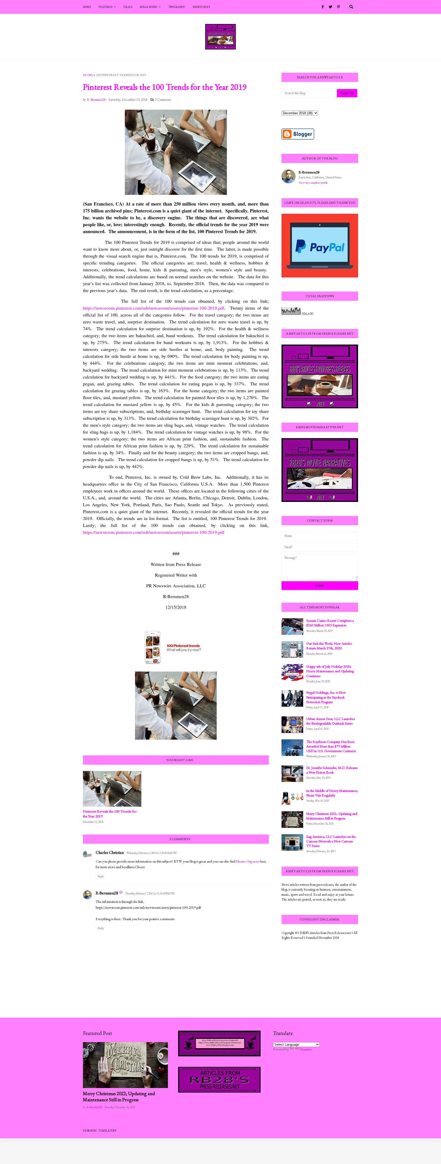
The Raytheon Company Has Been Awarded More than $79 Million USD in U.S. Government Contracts (331, 746)
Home (88, 75)
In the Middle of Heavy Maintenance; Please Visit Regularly (332, 793)
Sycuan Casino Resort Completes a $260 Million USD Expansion (330, 622)
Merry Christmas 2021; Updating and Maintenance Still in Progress (331, 815)
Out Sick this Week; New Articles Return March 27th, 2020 (329, 645)
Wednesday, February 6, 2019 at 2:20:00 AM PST (151, 853)
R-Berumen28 (107, 893)
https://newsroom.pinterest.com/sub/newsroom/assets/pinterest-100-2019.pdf (153, 308)
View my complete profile (313, 183)
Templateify (108, 1130)
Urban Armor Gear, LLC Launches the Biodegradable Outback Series (330, 721)
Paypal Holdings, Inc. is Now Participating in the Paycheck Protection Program (326, 697)
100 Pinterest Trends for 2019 (121, 75)
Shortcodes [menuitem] (201, 7)
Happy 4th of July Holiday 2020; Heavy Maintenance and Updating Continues (330, 671)
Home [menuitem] (87, 7)
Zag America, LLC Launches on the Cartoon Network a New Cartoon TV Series (331, 841)
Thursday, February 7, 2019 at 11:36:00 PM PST (150, 893)
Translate (306, 1049)
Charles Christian (110, 852)
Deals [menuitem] (128, 7)
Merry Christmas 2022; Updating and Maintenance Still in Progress (119, 1096)
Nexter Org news (248, 861)
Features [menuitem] (105, 7)
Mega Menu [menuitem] (148, 7)
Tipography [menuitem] (176, 7)
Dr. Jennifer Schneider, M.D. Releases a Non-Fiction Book (332, 770)
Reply (101, 876)
